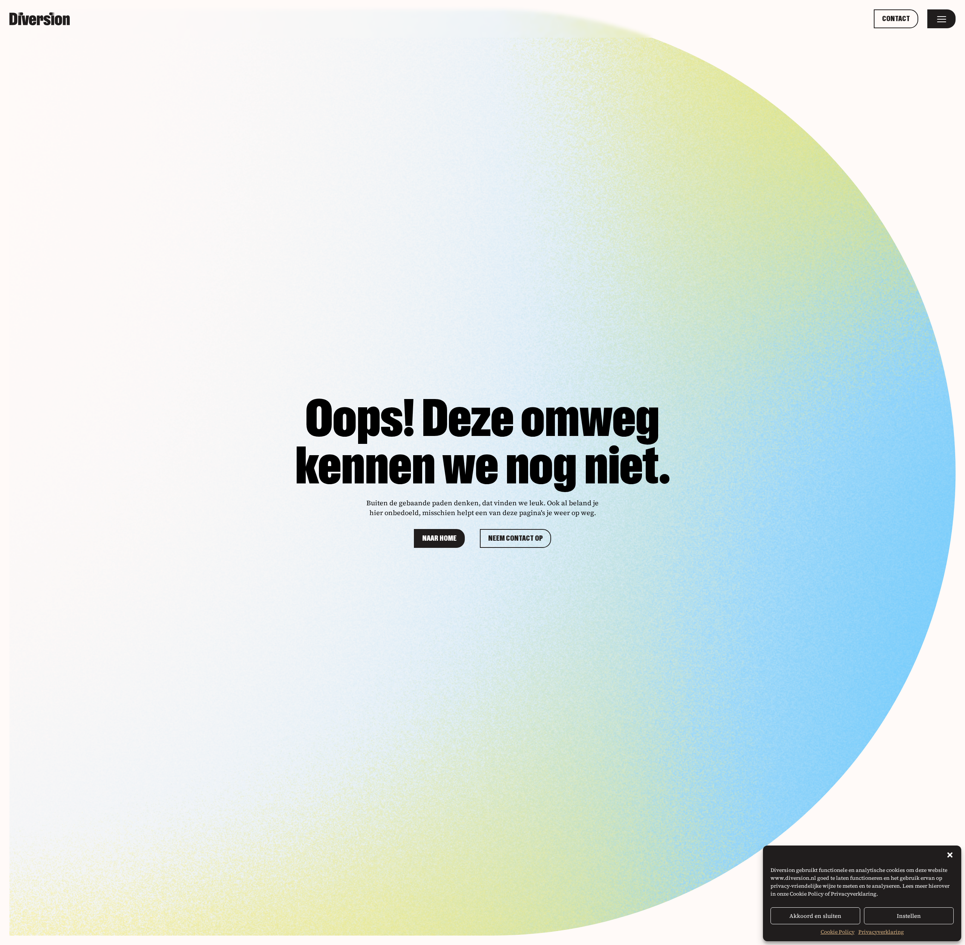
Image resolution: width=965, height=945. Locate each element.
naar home (439, 538)
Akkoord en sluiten (815, 916)
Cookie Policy (838, 932)
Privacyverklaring (881, 932)
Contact (896, 19)
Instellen (909, 916)
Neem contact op (515, 538)
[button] (950, 855)
